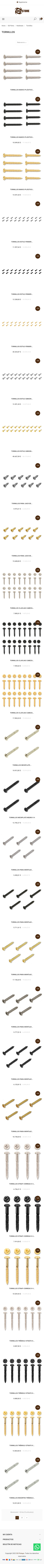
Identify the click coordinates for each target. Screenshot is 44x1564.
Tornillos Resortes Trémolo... (22, 1498)
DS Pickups (20, 1553)
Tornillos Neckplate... (22, 765)
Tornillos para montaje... (22, 870)
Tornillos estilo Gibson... (22, 399)
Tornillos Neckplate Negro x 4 (22, 818)
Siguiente (27, 1518)
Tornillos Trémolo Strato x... (22, 1341)
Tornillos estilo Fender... (22, 242)
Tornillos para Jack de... (22, 503)
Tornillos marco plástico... (22, 90)
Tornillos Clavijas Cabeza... (22, 608)
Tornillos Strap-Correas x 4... (22, 1184)
